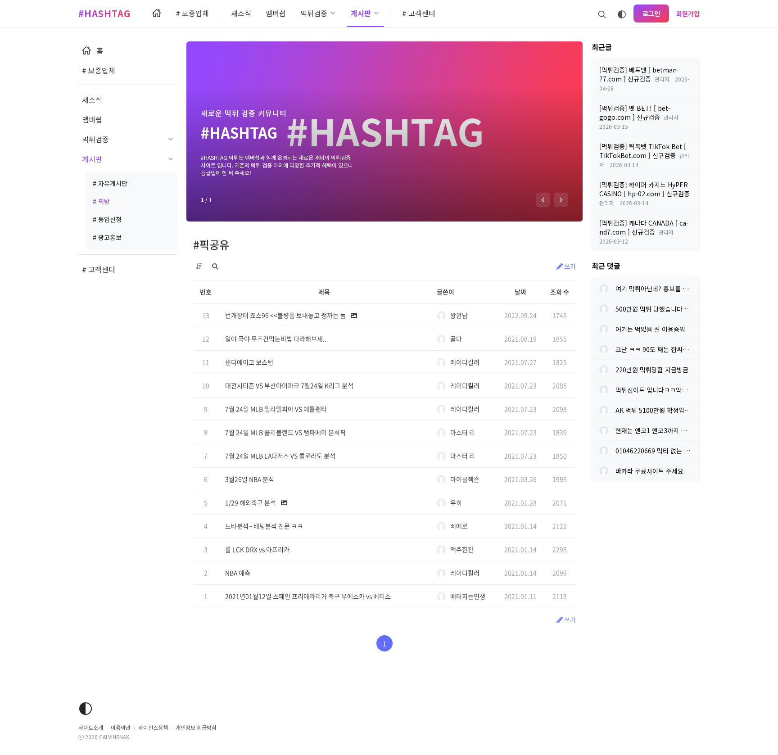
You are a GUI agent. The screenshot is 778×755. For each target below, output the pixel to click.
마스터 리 (462, 432)
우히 (456, 502)
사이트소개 (90, 727)
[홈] (157, 13)
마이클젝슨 (464, 479)
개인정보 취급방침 (196, 727)
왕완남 (459, 315)
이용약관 (121, 727)
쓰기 (569, 266)
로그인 (651, 13)
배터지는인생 (467, 596)
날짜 (520, 291)
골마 (456, 338)
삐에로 (459, 525)
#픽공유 (211, 244)
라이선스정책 (153, 727)
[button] (543, 200)
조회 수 (559, 291)
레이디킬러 (464, 361)
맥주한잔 (462, 549)
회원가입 (688, 13)
